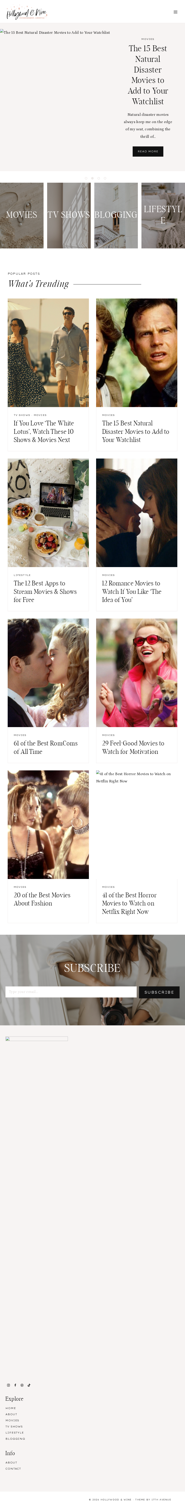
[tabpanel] (92, 97)
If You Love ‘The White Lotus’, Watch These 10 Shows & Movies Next (44, 431)
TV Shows (22, 415)
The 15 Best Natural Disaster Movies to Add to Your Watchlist (136, 431)
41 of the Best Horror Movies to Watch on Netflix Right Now (129, 903)
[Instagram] (8, 1385)
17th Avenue (161, 1499)
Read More (151, 153)
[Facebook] (15, 1385)
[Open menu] (175, 11)
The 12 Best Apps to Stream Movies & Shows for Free (45, 591)
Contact (13, 1468)
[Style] (22, 215)
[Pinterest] (22, 1385)
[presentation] (55, 97)
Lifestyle (22, 575)
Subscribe (159, 992)
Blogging (15, 1438)
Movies (147, 39)
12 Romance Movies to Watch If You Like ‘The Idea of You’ (132, 591)
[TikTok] (29, 1385)
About (11, 1414)
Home (10, 1408)
